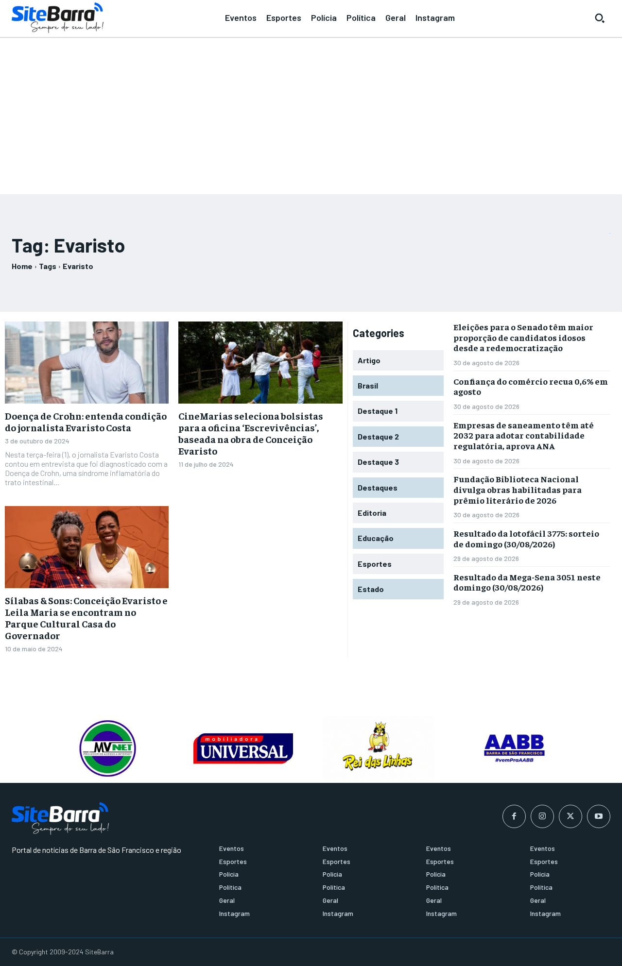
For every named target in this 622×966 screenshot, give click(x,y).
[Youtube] (598, 816)
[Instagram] (542, 816)
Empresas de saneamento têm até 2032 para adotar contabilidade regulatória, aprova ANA (523, 435)
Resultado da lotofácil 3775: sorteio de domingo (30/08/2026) (526, 538)
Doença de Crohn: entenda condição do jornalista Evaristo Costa (86, 421)
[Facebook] (514, 816)
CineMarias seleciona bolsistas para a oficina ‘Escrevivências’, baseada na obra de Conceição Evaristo (250, 433)
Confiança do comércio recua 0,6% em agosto (530, 386)
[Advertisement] (311, 112)
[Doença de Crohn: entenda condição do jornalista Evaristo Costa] (87, 363)
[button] (599, 18)
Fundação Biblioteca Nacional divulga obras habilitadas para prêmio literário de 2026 (517, 489)
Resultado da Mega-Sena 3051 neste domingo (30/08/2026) (527, 582)
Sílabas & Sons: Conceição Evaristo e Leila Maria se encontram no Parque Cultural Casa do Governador (86, 617)
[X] (570, 816)
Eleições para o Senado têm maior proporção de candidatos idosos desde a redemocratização (523, 337)
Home (22, 266)
